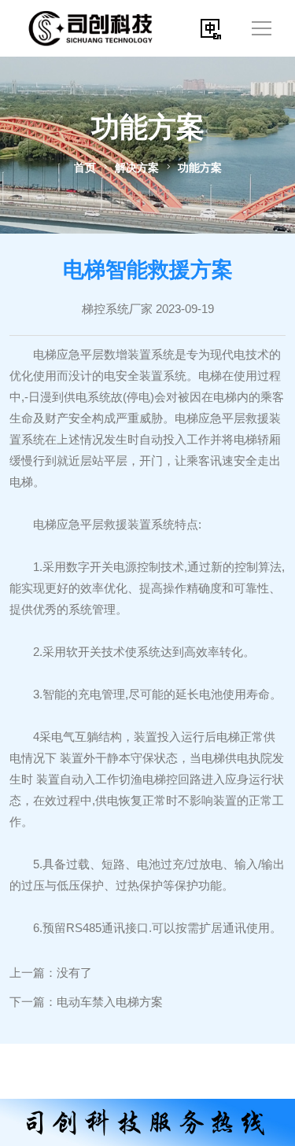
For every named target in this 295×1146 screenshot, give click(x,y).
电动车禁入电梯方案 (110, 1001)
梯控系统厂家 (117, 308)
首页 (85, 167)
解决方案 (137, 167)
